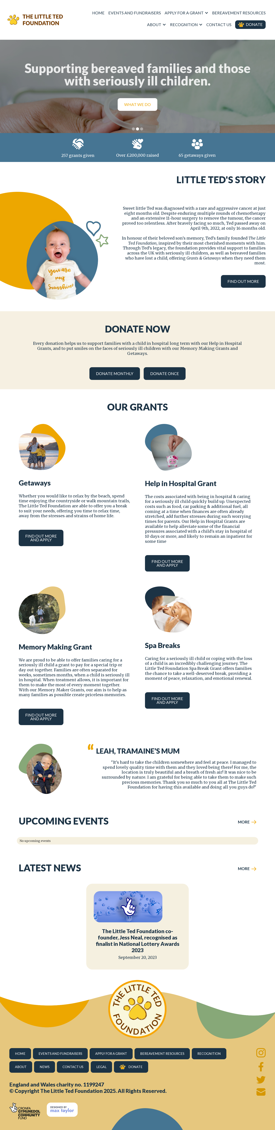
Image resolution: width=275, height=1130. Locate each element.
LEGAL (101, 1067)
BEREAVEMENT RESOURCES (239, 12)
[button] (186, 13)
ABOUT (21, 1067)
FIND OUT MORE (243, 281)
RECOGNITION (209, 1054)
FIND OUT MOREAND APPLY (41, 538)
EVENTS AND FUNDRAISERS (134, 12)
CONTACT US (72, 1067)
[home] (35, 20)
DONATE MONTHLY (114, 373)
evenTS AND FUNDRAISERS (60, 1054)
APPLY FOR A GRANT (111, 1054)
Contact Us (218, 24)
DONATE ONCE (164, 373)
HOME (20, 1054)
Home (98, 12)
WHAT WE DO (137, 104)
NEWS (44, 1067)
